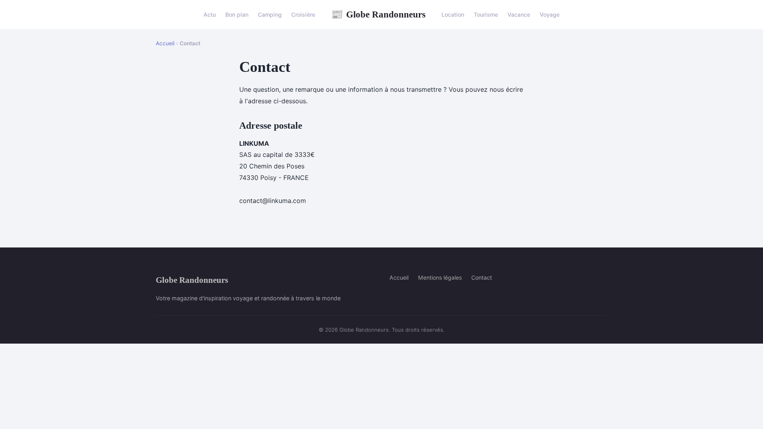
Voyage (550, 14)
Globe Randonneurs (378, 14)
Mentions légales (440, 277)
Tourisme (486, 14)
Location (453, 14)
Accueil (165, 43)
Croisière (303, 14)
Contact (481, 277)
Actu (209, 14)
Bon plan (236, 14)
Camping (270, 14)
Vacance (518, 14)
